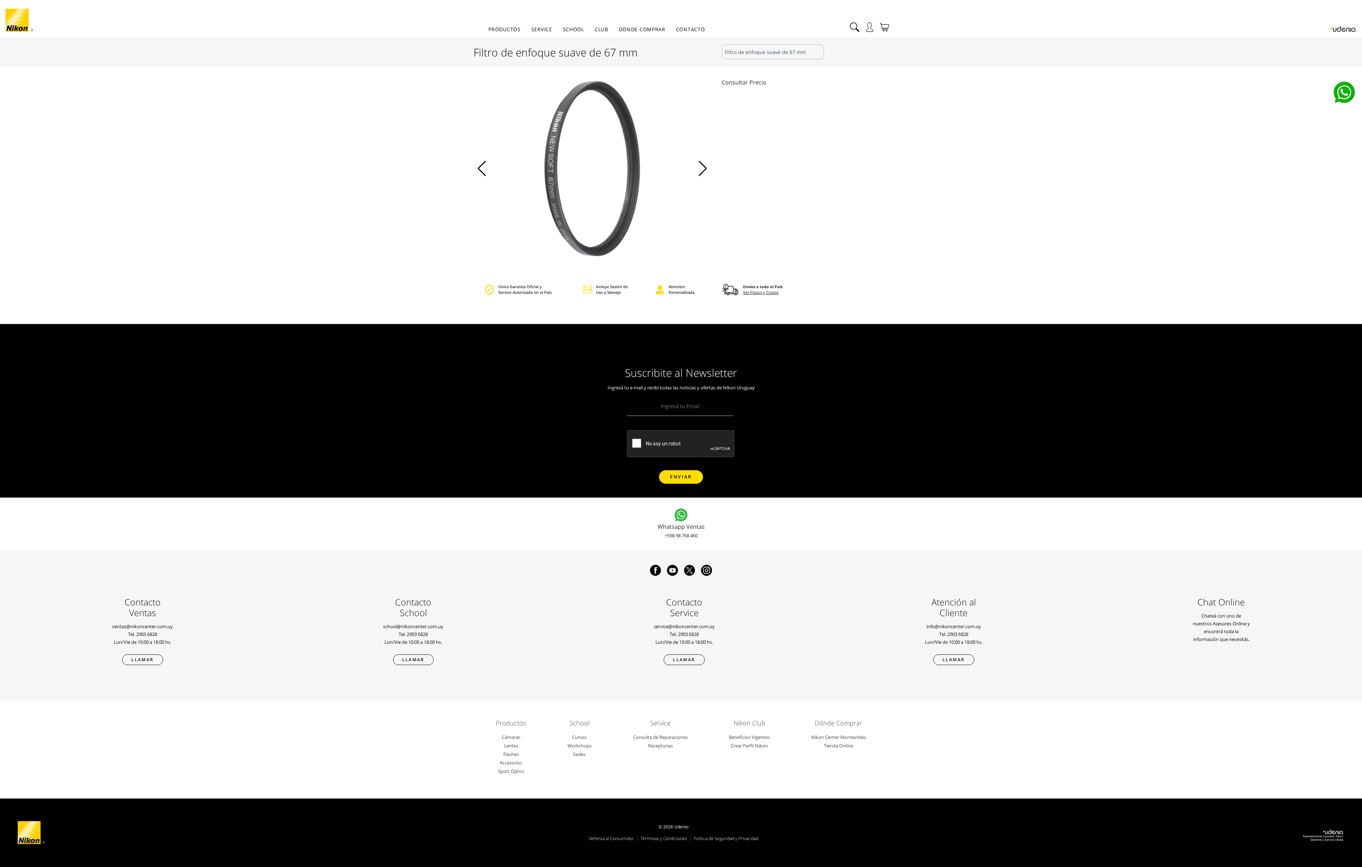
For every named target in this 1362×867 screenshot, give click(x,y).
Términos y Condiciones (664, 838)
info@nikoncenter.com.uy (953, 626)
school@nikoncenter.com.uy (413, 626)
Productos (504, 29)
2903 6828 (146, 634)
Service (541, 29)
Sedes (579, 754)
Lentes (511, 745)
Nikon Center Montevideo (838, 737)
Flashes (511, 754)
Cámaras (511, 737)
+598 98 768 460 (681, 535)
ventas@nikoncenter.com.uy (142, 626)
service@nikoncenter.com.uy (684, 626)
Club (601, 29)
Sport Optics (511, 771)
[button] (482, 168)
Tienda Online (838, 745)
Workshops (580, 745)
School (573, 29)
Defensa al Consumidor (611, 838)
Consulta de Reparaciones (660, 737)
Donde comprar (642, 29)
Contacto (690, 29)
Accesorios (511, 762)
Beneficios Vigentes (749, 737)
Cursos (579, 737)
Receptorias (660, 745)
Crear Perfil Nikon (749, 745)
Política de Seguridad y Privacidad (726, 838)
